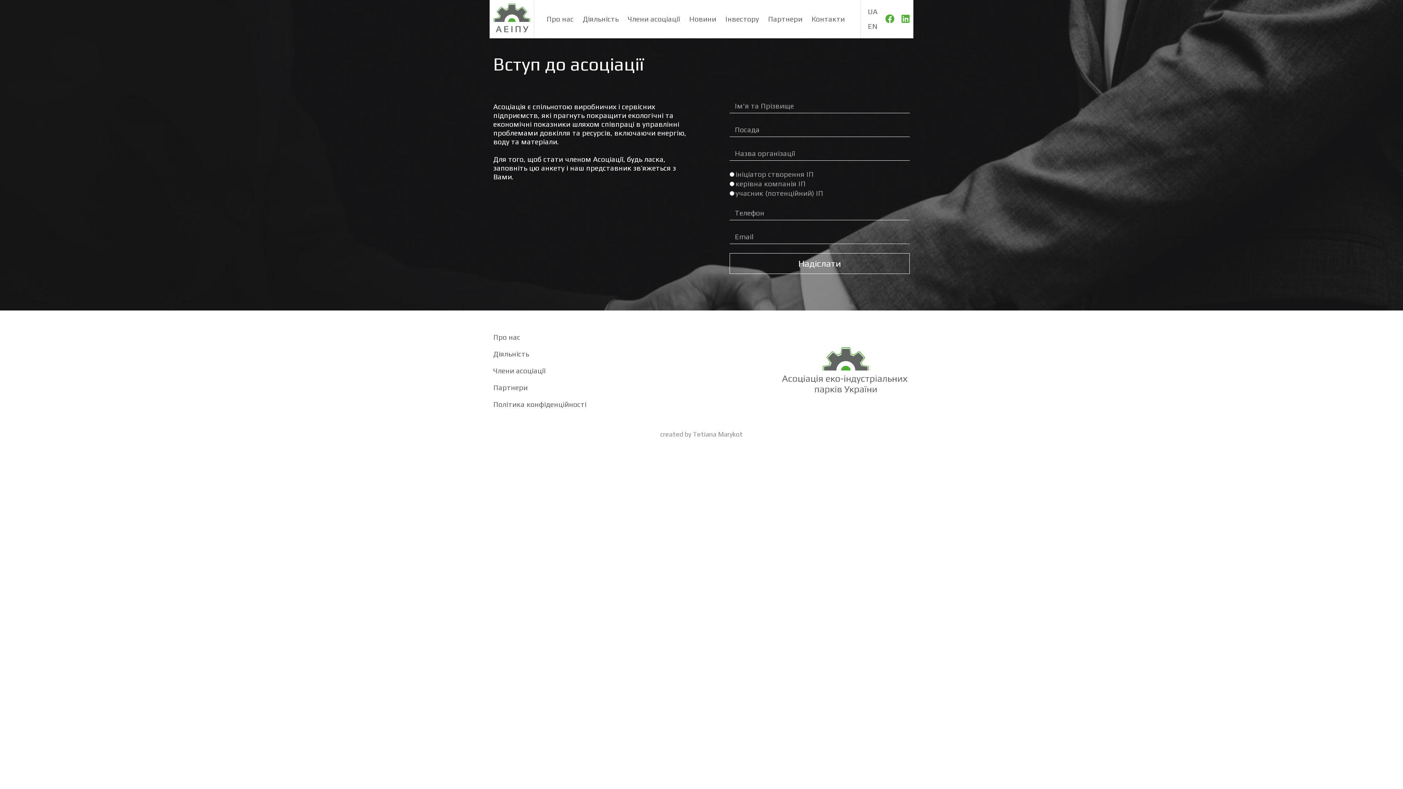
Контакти (828, 19)
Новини (702, 19)
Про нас (560, 19)
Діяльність (601, 19)
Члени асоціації (654, 19)
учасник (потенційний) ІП (779, 193)
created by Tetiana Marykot (701, 434)
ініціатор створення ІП (774, 174)
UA (873, 11)
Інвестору (742, 19)
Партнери (785, 19)
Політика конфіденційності (539, 404)
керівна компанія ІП (770, 183)
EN (873, 26)
